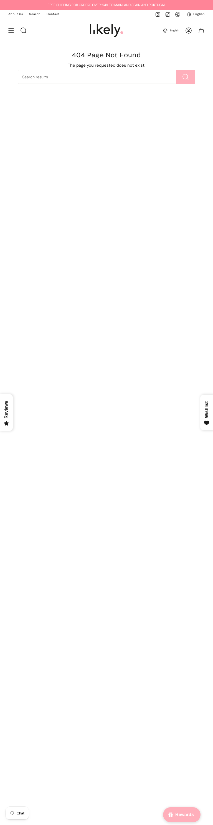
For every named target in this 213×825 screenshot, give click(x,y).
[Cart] (201, 30)
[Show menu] (11, 30)
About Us (15, 14)
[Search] (185, 77)
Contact (53, 14)
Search (34, 14)
